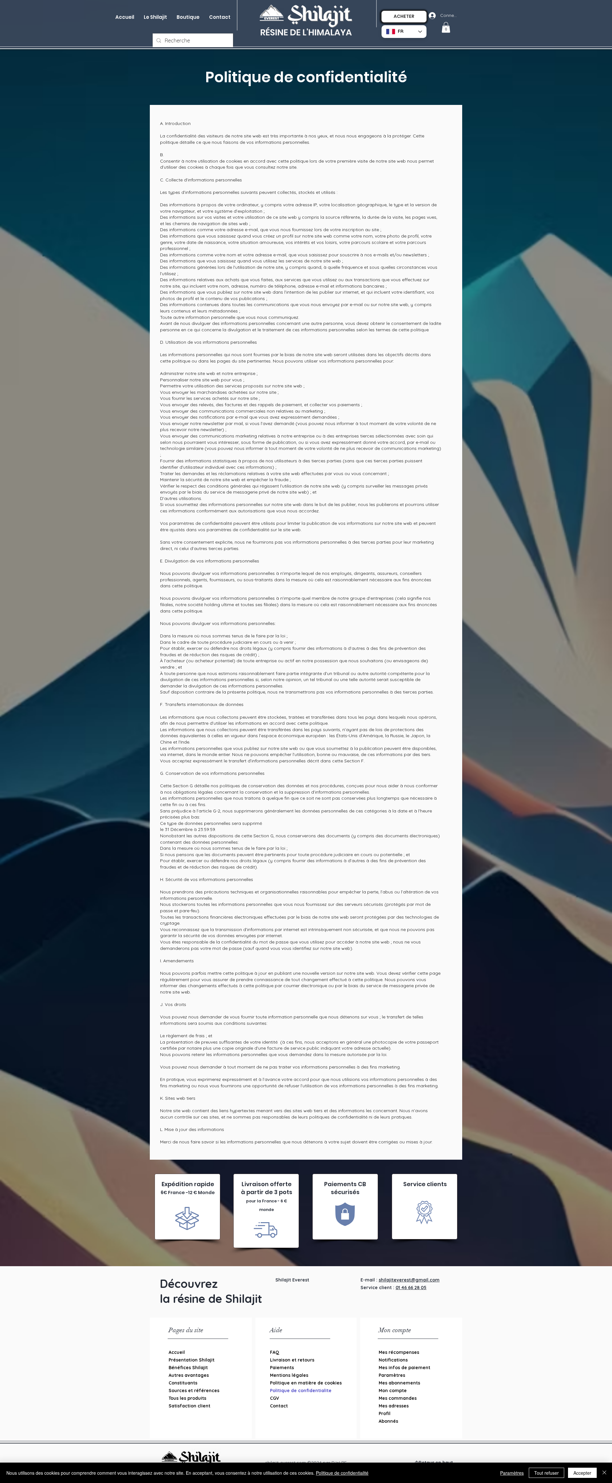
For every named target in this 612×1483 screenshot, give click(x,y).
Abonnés (388, 1421)
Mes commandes (398, 1398)
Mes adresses (394, 1406)
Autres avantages (189, 1375)
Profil (384, 1413)
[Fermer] (604, 1473)
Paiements (282, 1367)
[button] (188, 17)
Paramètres (392, 1375)
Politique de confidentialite (301, 1390)
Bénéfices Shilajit (188, 1367)
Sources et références (194, 1390)
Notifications (393, 1360)
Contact (279, 1406)
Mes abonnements (399, 1383)
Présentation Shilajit (192, 1360)
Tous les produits (187, 1398)
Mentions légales (289, 1375)
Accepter (582, 1473)
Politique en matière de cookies (303, 1383)
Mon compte (393, 1390)
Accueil (177, 1352)
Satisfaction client (189, 1406)
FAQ (274, 1352)
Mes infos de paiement (404, 1367)
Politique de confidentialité (342, 1473)
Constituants (183, 1383)
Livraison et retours (292, 1360)
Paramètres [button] (512, 1473)
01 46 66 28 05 (411, 1287)
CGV (274, 1398)
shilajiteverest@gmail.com (409, 1280)
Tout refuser (546, 1473)
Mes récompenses (399, 1352)
